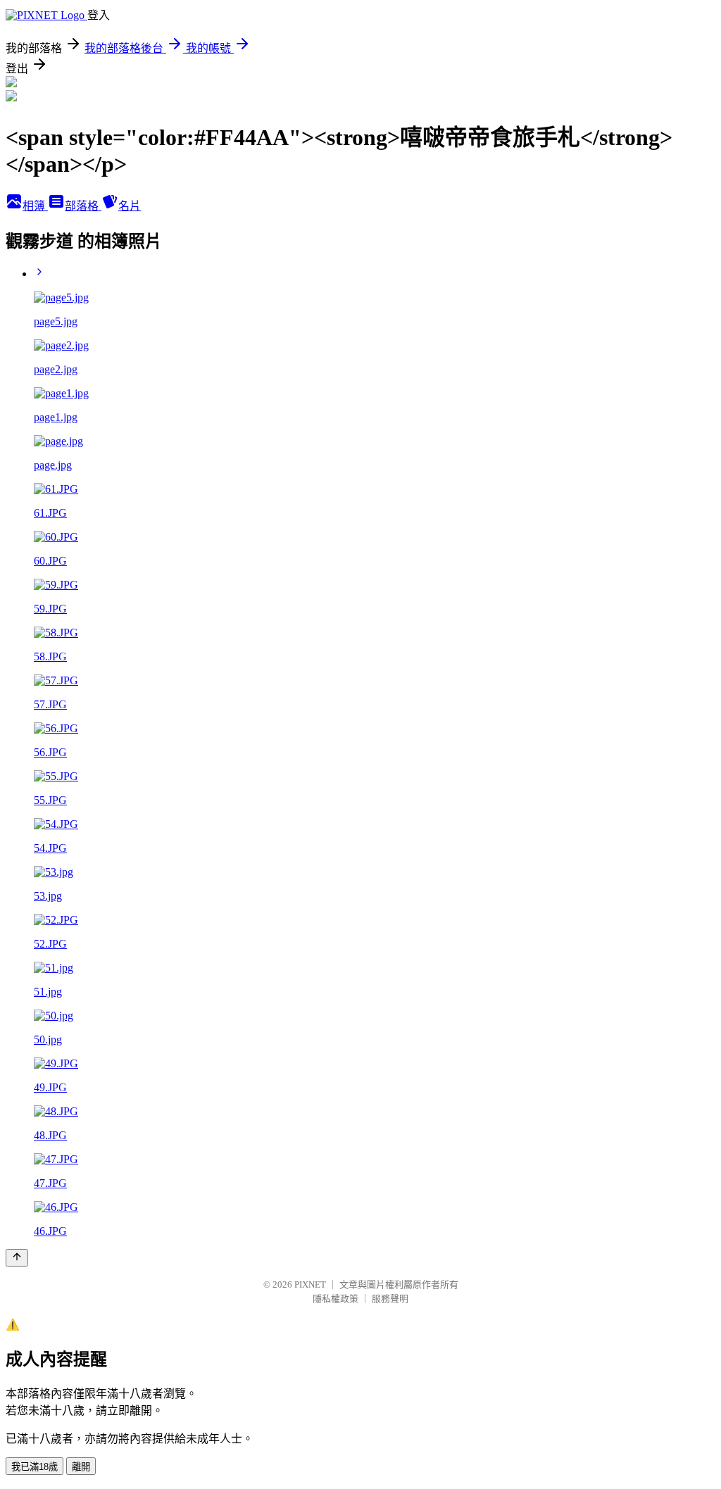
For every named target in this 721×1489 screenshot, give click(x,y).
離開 (81, 1467)
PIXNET (310, 1284)
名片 (129, 206)
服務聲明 (390, 1298)
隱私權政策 (335, 1298)
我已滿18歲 (34, 1467)
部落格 (83, 206)
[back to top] (17, 1258)
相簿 (35, 206)
